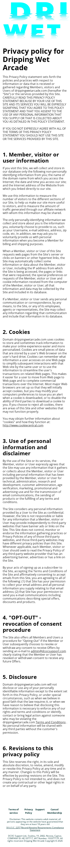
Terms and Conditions (51, 722)
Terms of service (13, 811)
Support (40, 809)
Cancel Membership (54, 811)
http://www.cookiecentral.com (23, 425)
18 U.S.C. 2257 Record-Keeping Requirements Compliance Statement (35, 829)
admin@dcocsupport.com (48, 651)
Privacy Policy (28, 811)
